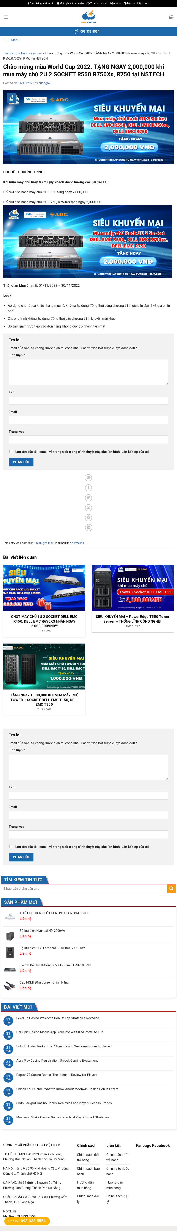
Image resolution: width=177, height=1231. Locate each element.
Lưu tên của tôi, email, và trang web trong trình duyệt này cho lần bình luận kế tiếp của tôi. (82, 452)
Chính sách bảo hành (88, 1171)
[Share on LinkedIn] (89, 527)
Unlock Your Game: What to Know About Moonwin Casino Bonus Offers (67, 1089)
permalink (78, 543)
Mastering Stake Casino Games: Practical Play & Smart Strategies (62, 1117)
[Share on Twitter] (88, 497)
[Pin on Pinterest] (88, 517)
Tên (11, 392)
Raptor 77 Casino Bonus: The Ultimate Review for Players (57, 1075)
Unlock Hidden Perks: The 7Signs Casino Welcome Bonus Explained (64, 1046)
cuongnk (44, 83)
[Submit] (171, 888)
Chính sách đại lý (88, 1199)
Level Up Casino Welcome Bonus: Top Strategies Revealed (57, 1018)
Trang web (17, 432)
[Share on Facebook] (88, 487)
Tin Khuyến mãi (31, 53)
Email (13, 412)
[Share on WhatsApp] (88, 477)
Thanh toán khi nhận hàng (106, 3)
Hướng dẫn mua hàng (85, 1185)
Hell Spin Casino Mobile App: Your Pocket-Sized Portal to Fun (59, 1032)
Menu (15, 40)
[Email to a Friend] (88, 507)
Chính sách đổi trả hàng (88, 1157)
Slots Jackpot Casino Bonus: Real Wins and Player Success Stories (64, 1103)
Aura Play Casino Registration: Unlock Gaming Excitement (57, 1061)
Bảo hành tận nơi (136, 3)
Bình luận (17, 355)
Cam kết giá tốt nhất (41, 3)
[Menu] (5, 17)
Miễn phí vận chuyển (71, 3)
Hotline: (27, 1221)
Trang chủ (10, 53)
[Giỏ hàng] (171, 17)
